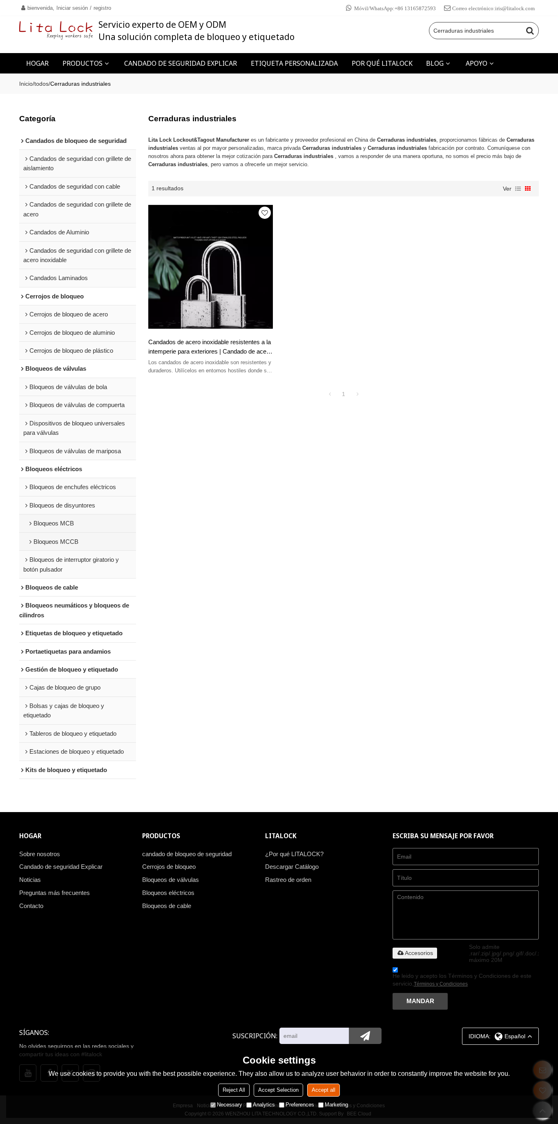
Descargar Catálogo (292, 867)
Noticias (30, 880)
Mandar (420, 1001)
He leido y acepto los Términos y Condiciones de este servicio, (462, 980)
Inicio (26, 83)
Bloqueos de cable (166, 906)
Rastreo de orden (288, 880)
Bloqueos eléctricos (168, 893)
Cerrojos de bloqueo (169, 867)
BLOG (435, 63)
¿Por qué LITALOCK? (294, 854)
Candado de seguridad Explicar (61, 867)
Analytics (264, 1105)
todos (41, 83)
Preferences (300, 1105)
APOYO (476, 63)
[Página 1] (330, 394)
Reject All (234, 1090)
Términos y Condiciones (441, 984)
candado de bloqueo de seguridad (187, 854)
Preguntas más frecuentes (54, 893)
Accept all (323, 1090)
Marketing (336, 1105)
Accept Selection (278, 1090)
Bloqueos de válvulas (170, 880)
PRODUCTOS (82, 63)
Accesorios (419, 953)
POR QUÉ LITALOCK (382, 63)
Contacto (31, 906)
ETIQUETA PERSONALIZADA (294, 63)
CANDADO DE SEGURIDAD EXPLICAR (180, 63)
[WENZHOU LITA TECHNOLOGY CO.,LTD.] (56, 30)
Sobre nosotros (39, 854)
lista (518, 189)
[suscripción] (365, 1036)
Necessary (229, 1105)
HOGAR (37, 63)
